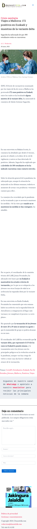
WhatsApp (11, 384)
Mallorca (17, 373)
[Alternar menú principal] (33, 5)
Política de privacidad (9, 513)
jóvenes (10, 373)
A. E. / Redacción (6, 44)
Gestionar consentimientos (11, 517)
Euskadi (26, 370)
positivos (25, 373)
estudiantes (17, 370)
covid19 (9, 370)
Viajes (32, 373)
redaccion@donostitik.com (11, 524)
